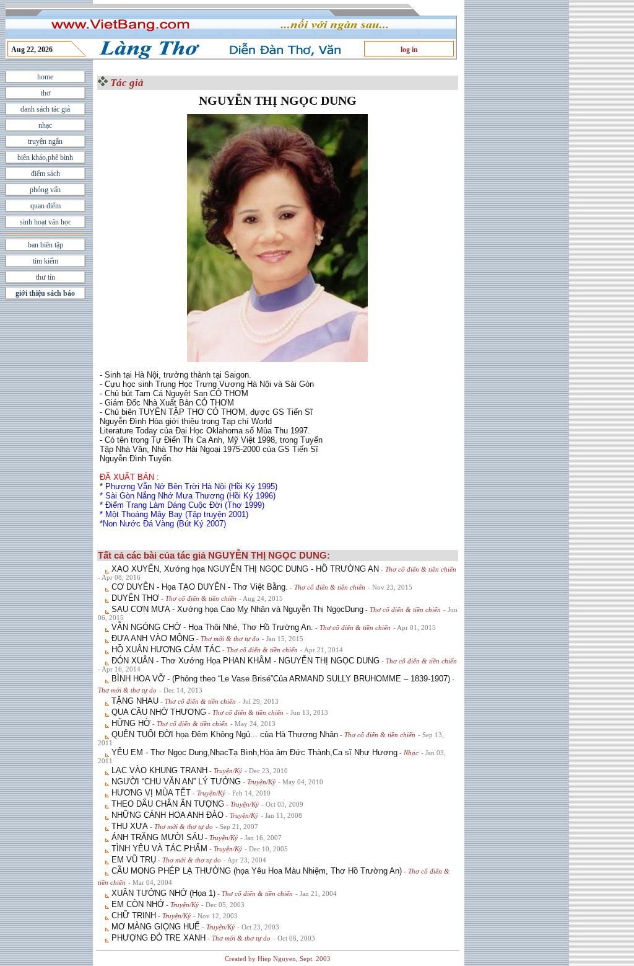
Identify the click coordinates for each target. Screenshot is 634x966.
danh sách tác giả (45, 109)
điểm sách (45, 173)
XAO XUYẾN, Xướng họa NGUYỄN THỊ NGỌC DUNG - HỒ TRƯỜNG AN (245, 569)
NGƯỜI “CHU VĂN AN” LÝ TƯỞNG (176, 781)
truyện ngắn (45, 141)
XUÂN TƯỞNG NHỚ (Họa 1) (163, 893)
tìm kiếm (45, 261)
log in (409, 49)
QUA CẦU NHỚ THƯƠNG (158, 712)
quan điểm (45, 206)
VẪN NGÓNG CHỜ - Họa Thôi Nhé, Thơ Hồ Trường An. (212, 627)
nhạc (45, 125)
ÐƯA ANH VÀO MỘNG (152, 638)
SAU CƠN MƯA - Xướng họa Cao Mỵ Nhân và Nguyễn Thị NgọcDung (237, 609)
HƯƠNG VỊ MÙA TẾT (151, 792)
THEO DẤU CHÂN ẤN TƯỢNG (167, 804)
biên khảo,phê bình (45, 157)
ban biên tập (45, 245)
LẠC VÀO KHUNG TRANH (159, 770)
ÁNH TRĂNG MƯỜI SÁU (157, 837)
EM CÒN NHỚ (137, 904)
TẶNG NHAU (134, 701)
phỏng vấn (45, 189)
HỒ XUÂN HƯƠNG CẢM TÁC (165, 649)
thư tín (45, 277)
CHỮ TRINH (133, 915)
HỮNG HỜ (130, 723)
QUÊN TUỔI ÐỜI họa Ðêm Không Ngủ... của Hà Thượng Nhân (224, 734)
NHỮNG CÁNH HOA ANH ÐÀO (167, 815)
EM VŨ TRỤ (133, 859)
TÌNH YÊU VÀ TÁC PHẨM (159, 848)
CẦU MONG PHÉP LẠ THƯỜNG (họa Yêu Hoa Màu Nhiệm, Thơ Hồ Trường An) (256, 870)
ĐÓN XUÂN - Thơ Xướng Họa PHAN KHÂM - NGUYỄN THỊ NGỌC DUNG (245, 660)
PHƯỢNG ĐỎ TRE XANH (158, 937)
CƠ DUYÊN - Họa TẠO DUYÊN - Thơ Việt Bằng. (199, 587)
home (45, 77)
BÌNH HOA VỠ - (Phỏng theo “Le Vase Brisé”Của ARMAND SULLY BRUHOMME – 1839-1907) (280, 678)
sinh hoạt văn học (45, 222)
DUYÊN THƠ (135, 598)
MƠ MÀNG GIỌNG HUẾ (155, 926)
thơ (45, 93)
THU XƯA (129, 826)
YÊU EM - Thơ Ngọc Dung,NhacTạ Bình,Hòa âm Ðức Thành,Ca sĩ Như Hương (254, 752)
